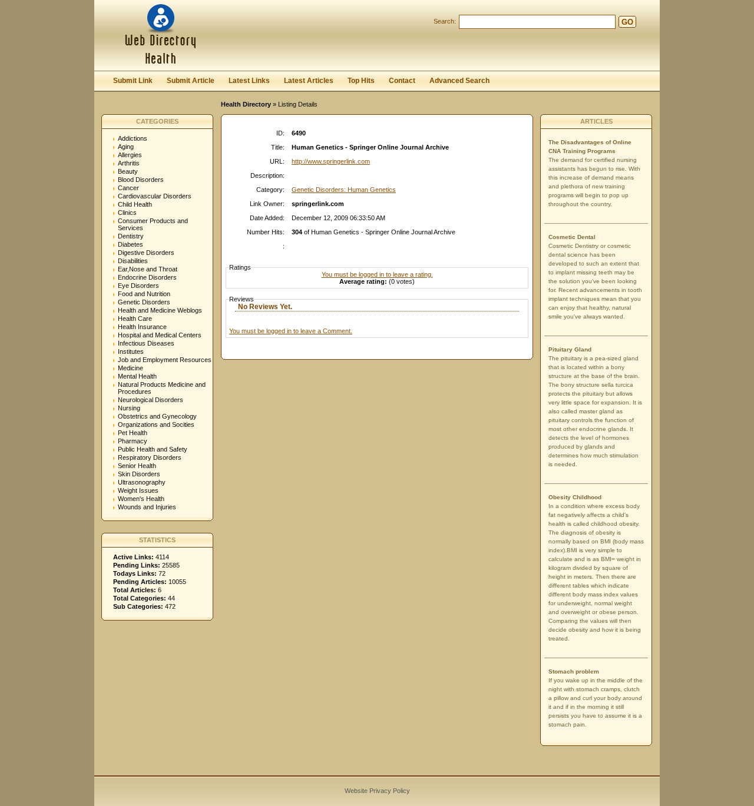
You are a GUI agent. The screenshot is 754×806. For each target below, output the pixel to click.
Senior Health (137, 465)
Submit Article (190, 81)
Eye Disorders (138, 285)
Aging (126, 146)
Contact (402, 81)
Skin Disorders (139, 473)
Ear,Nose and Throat (147, 269)
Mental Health (137, 376)
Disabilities (133, 260)
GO (627, 22)
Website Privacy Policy (377, 790)
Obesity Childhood (574, 497)
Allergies (130, 154)
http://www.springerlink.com (331, 161)
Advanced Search (459, 81)
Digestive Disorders (146, 252)
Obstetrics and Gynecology (157, 416)
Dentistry (131, 236)
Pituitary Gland (569, 349)
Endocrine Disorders (147, 277)
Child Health (135, 204)
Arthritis (129, 163)
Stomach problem (573, 671)
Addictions (132, 138)
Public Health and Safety (152, 449)
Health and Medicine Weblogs (160, 310)
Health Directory (246, 104)
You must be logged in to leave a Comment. (290, 330)
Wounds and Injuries (147, 506)
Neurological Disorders (150, 399)
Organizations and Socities (156, 424)
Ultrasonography (142, 482)
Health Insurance (142, 326)
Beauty (128, 171)
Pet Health (132, 432)
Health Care (135, 318)
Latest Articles (308, 81)
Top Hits (361, 81)
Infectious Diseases (146, 343)
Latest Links (249, 81)
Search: (445, 21)
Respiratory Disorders (149, 457)
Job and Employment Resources (164, 359)
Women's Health (141, 498)
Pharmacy (132, 441)
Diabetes (130, 244)
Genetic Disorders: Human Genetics (344, 189)
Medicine (130, 368)
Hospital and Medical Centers (159, 335)
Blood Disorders (141, 179)
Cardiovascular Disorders (154, 196)
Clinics (127, 212)
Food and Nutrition (144, 293)
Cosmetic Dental (572, 237)
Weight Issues (138, 490)
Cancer (128, 187)
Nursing (129, 408)
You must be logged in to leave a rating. (377, 274)
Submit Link (133, 81)
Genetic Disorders (144, 302)
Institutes (131, 351)
